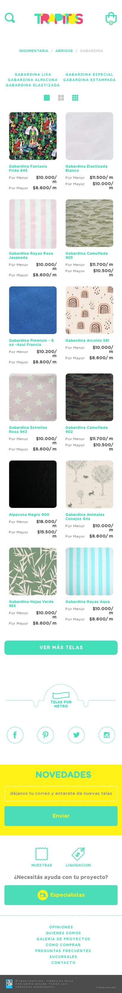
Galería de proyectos (63, 939)
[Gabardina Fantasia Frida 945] (33, 152)
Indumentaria (33, 51)
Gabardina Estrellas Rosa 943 (28, 430)
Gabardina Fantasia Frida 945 (28, 168)
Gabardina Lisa (33, 74)
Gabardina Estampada (89, 80)
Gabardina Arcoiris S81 (87, 340)
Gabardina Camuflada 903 (86, 255)
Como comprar (63, 945)
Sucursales (63, 957)
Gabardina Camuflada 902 (86, 430)
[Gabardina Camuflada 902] (89, 413)
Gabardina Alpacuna (33, 80)
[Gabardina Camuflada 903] (89, 239)
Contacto (63, 963)
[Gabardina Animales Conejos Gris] (89, 500)
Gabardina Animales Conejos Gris (85, 517)
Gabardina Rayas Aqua (87, 602)
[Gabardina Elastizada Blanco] (89, 152)
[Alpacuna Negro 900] (33, 500)
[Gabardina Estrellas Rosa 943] (33, 413)
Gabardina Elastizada (33, 85)
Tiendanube (106, 987)
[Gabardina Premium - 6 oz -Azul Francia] (33, 326)
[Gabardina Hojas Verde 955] (33, 588)
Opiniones (61, 927)
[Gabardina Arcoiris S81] (89, 324)
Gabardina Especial (89, 74)
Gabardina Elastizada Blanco (86, 168)
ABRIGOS (64, 51)
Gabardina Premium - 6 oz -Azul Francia (31, 342)
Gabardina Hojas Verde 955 (31, 604)
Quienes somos (63, 933)
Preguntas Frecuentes (63, 951)
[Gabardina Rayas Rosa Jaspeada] (33, 239)
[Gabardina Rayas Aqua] (89, 585)
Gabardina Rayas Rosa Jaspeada (31, 255)
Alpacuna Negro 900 (29, 514)
